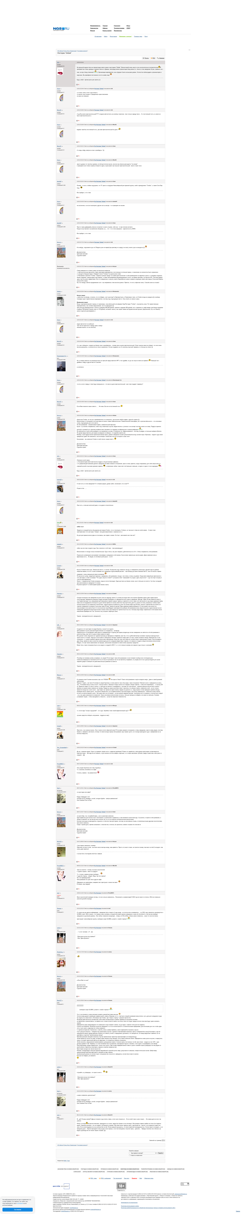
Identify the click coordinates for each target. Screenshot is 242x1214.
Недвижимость (95, 25)
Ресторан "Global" (99, 88)
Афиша (105, 28)
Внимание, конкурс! (125, 36)
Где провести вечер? (82, 50)
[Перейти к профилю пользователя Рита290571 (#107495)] (61, 778)
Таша (68, 1160)
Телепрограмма (119, 28)
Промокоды (118, 30)
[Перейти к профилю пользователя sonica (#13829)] (61, 942)
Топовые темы (138, 36)
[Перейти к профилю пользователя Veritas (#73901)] (60, 305)
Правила (134, 1178)
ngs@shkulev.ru (74, 1208)
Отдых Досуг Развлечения (70, 50)
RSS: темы (93, 1178)
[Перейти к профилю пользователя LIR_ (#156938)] (60, 637)
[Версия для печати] (77, 84)
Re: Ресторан (97, 893)
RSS (154, 58)
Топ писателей (117, 1178)
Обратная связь (148, 1178)
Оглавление (98, 36)
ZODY (128, 28)
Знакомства (94, 28)
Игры (128, 25)
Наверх (238, 1211)
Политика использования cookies (130, 1206)
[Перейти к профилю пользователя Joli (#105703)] (60, 74)
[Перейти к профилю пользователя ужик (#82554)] (60, 716)
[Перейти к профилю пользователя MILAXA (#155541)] (61, 856)
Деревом (161, 58)
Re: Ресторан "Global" (100, 124)
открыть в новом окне (136, 1155)
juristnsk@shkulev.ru (95, 1209)
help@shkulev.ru (65, 1211)
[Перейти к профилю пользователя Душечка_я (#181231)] (61, 967)
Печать (147, 58)
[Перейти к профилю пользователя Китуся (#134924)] (61, 257)
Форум (92, 30)
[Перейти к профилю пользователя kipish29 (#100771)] (60, 491)
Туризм (105, 25)
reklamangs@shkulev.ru (181, 1194)
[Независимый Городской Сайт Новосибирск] (61, 29)
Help (140, 1178)
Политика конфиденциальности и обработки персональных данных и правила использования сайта (148, 1208)
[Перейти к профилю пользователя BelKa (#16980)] (60, 533)
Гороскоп (117, 25)
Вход (146, 36)
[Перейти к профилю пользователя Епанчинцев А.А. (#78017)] (61, 371)
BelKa (65, 1160)
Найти (105, 36)
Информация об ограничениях (129, 1202)
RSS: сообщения (106, 1178)
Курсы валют (107, 30)
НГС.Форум (60, 50)
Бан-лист (126, 1178)
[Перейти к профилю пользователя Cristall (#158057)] (60, 578)
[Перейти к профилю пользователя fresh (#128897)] (61, 802)
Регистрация (113, 36)
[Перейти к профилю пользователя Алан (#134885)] (60, 100)
